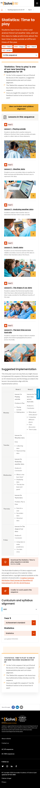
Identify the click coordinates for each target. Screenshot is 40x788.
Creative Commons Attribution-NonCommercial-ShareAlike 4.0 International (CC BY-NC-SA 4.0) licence (18, 580)
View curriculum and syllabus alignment (21, 107)
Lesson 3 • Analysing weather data (18, 209)
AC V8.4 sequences (8, 754)
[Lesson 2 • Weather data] (20, 189)
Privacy (4, 782)
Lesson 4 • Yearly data (13, 247)
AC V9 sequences (7, 749)
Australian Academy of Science (23, 772)
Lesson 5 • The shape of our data (18, 288)
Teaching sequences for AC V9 (16, 10)
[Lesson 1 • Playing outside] (20, 149)
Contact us (5, 743)
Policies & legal (6, 778)
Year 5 (30, 10)
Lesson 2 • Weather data (14, 169)
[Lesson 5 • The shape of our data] (20, 310)
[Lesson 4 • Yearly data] (20, 268)
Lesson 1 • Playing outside (15, 129)
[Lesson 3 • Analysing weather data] (20, 228)
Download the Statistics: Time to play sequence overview (23, 561)
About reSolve (6, 738)
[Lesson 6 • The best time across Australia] (20, 353)
